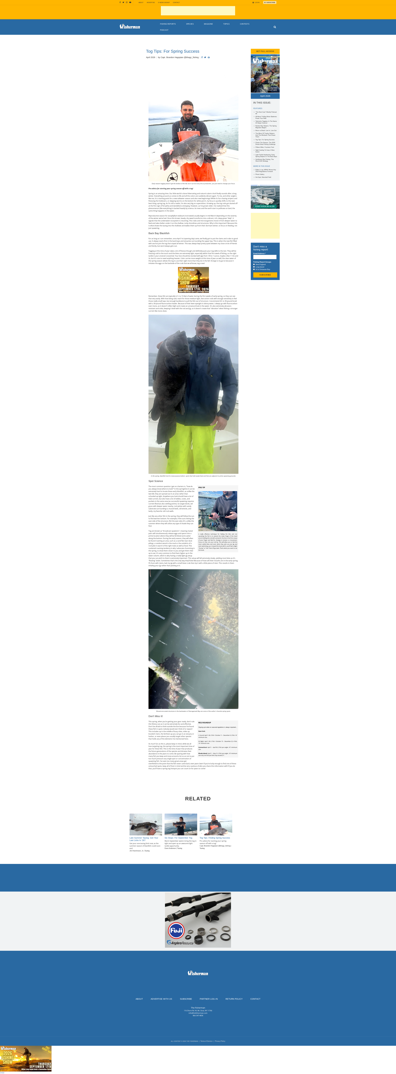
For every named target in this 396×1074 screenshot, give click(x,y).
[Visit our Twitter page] (123, 2)
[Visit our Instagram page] (126, 2)
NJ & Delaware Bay (263, 269)
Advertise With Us (161, 999)
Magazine (208, 24)
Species (190, 24)
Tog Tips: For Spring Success (265, 139)
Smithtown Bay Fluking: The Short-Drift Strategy (264, 160)
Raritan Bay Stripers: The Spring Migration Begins (266, 126)
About (140, 2)
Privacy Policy (220, 1041)
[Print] (209, 57)
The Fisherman (130, 27)
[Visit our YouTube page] (130, 2)
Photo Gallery (259, 174)
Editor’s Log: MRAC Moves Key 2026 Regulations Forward (265, 170)
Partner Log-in (209, 999)
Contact (176, 2)
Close (2, 1073)
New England (261, 264)
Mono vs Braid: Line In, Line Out (265, 130)
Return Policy (234, 999)
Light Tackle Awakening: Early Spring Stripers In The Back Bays (266, 155)
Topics (226, 24)
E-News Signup (164, 2)
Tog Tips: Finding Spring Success (215, 838)
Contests (244, 24)
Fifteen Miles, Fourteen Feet (264, 147)
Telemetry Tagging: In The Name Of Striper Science (266, 122)
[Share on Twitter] (205, 57)
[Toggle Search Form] (275, 27)
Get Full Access (265, 51)
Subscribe (186, 999)
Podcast (164, 30)
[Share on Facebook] (202, 57)
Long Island (260, 267)
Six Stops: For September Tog (178, 838)
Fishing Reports (168, 24)
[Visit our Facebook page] (120, 2)
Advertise (151, 2)
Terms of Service (206, 1041)
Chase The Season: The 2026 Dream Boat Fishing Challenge (265, 143)
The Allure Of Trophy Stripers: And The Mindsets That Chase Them (265, 135)
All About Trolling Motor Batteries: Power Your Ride (266, 117)
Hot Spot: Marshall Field (263, 177)
